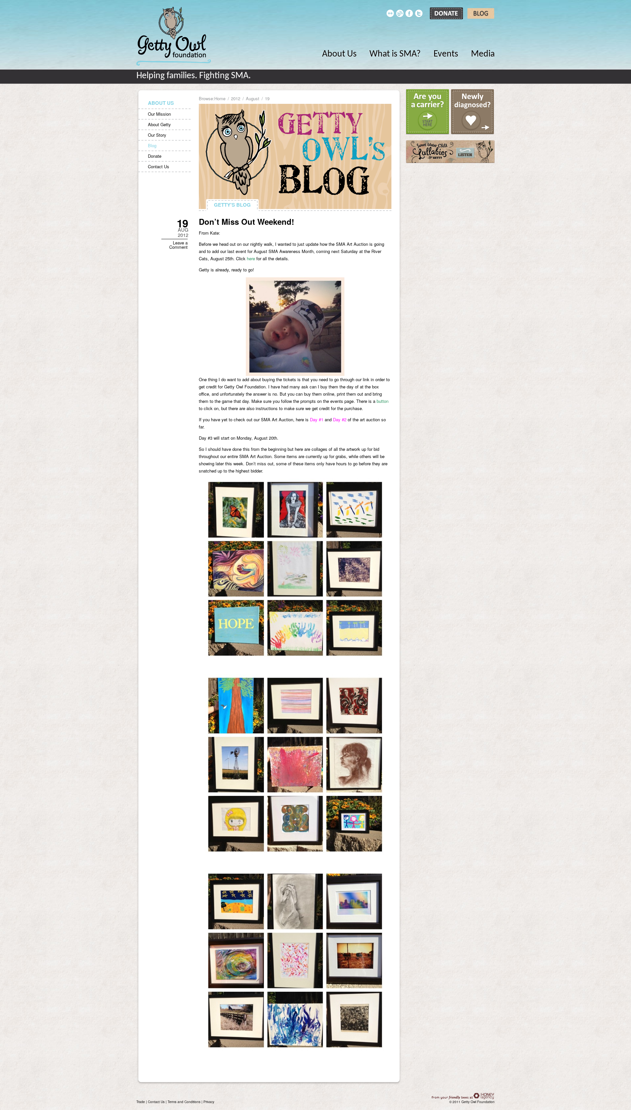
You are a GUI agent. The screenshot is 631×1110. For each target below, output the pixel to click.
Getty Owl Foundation (173, 36)
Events (445, 54)
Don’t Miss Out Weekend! (246, 221)
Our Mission (159, 114)
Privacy (208, 1101)
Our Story (157, 135)
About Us (339, 54)
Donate (154, 156)
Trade (140, 1101)
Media (483, 54)
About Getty (159, 124)
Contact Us (158, 166)
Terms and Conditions (184, 1101)
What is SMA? (395, 54)
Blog (152, 145)
